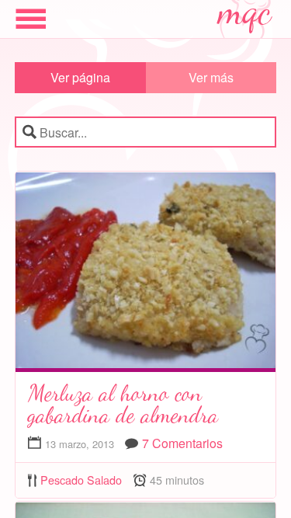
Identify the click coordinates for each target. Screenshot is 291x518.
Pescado (62, 479)
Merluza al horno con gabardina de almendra (123, 404)
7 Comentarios (182, 443)
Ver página (80, 77)
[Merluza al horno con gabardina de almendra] (146, 274)
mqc (245, 16)
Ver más (211, 77)
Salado (104, 479)
